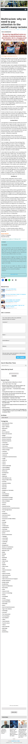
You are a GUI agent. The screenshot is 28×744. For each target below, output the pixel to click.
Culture (4, 462)
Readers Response (6, 580)
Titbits (3, 619)
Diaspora (4, 474)
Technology (4, 610)
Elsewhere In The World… (8, 490)
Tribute (4, 624)
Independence (5, 527)
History (4, 523)
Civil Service (5, 446)
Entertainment (5, 493)
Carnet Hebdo (5, 444)
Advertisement (5, 424)
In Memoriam (5, 525)
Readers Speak (5, 582)
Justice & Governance (7, 534)
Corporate (4, 455)
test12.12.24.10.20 (18, 742)
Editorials (4, 485)
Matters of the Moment (7, 546)
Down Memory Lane (6, 478)
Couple (3, 458)
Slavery (4, 594)
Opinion (4, 564)
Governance (5, 516)
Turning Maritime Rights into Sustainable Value (13, 391)
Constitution (5, 453)
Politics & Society (6, 573)
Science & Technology (7, 592)
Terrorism (4, 612)
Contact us (9, 742)
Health (3, 520)
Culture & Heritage (6, 465)
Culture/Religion (6, 467)
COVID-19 (4, 460)
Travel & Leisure (6, 623)
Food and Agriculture (7, 509)
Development (5, 472)
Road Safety (5, 587)
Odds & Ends (5, 561)
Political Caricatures (6, 569)
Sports (3, 605)
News (3, 555)
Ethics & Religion (6, 501)
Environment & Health (7, 499)
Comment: (5, 322)
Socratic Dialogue (6, 600)
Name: (4, 334)
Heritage (4, 522)
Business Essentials (6, 439)
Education (4, 486)
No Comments (23, 29)
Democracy (4, 470)
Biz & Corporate (5, 432)
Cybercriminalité (6, 469)
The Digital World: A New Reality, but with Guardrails (14, 399)
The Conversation (4, 29)
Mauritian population (7, 548)
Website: (4, 346)
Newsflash (4, 557)
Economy (4, 481)
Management (5, 545)
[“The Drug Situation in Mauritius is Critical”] (5, 724)
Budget (4, 435)
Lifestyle (4, 543)
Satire (3, 589)
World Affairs (5, 631)
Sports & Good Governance (8, 607)
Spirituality (4, 603)
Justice (3, 532)
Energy (3, 492)
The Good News (5, 615)
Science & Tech (5, 591)
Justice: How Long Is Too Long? (9, 383)
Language (4, 536)
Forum (3, 511)
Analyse (4, 430)
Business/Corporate (6, 440)
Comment (4, 451)
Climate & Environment (7, 447)
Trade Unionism (5, 621)
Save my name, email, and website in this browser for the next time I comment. (13, 354)
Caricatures (4, 442)
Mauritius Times (15, 741)
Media (3, 552)
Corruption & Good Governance (9, 456)
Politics (18, 29)
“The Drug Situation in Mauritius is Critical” (12, 382)
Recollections (5, 584)
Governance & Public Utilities (8, 518)
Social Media (5, 596)
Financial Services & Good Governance (11, 508)
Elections (4, 488)
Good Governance (6, 515)
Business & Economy (7, 437)
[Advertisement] (14, 12)
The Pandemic (5, 617)
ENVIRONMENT (5, 495)
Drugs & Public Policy (7, 479)
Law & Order (5, 539)
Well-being (4, 628)
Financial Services (6, 506)
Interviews (4, 529)
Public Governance (6, 575)
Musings (4, 554)
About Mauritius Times (7, 423)
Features (4, 502)
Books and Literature (7, 433)
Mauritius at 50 (5, 550)
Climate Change (6, 449)
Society (4, 598)
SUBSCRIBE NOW (14, 274)
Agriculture (4, 428)
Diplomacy (4, 476)
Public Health (5, 577)
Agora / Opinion (5, 426)
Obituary (4, 559)
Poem (3, 568)
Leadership (4, 541)
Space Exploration (6, 601)
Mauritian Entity (6, 407)
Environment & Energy (7, 497)
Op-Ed (3, 562)
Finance (4, 504)
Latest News (5, 538)
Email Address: (6, 340)
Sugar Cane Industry (7, 608)
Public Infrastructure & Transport (10, 578)
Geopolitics (4, 513)
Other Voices (5, 566)
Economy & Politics (6, 483)
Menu (3, 9)
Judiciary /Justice (6, 531)
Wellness (4, 630)
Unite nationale (5, 626)
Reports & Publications (7, 585)
